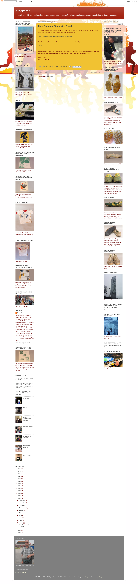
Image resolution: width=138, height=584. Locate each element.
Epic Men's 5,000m (26, 446)
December (22, 500)
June (20, 515)
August (21, 510)
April (20, 520)
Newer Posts (43, 73)
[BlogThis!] (75, 67)
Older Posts (95, 73)
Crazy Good (26, 398)
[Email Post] (70, 66)
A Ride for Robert (28, 426)
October (21, 505)
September (22, 508)
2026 (19, 468)
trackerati (23, 11)
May (20, 518)
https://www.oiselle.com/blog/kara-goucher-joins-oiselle (55, 36)
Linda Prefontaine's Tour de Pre (27, 418)
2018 (19, 488)
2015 (19, 496)
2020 (19, 483)
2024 (19, 473)
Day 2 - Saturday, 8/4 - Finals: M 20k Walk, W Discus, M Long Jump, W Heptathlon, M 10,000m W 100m (24, 386)
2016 (19, 493)
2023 (19, 476)
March (21, 523)
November (22, 503)
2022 (19, 478)
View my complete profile (22, 342)
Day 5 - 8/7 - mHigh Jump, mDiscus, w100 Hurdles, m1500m (23, 393)
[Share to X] (77, 67)
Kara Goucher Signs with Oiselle (55, 26)
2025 (19, 471)
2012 (19, 532)
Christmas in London (27, 436)
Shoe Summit (27, 455)
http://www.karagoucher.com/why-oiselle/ (50, 46)
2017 (19, 491)
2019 (19, 486)
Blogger (101, 577)
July (20, 513)
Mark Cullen (21, 313)
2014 (19, 498)
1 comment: (63, 66)
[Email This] (73, 67)
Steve (25, 407)
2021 (19, 481)
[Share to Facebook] (79, 67)
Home (69, 73)
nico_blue (87, 577)
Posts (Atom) (50, 76)
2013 (19, 530)
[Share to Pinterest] (80, 67)
